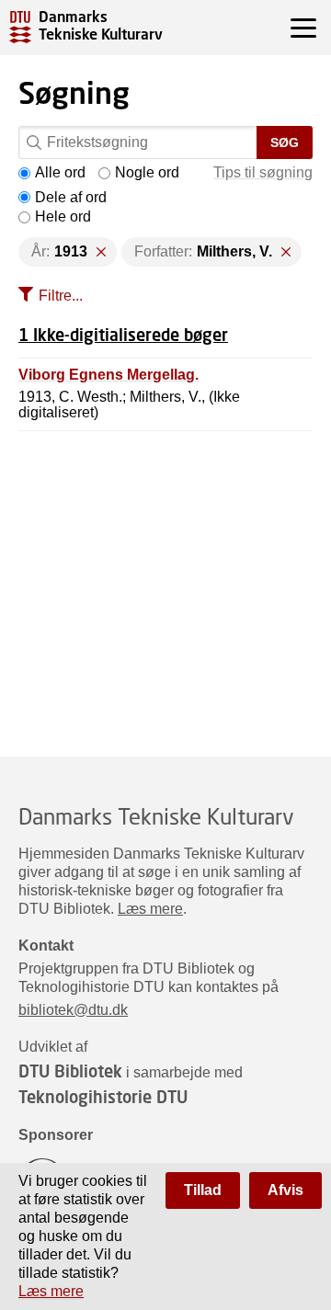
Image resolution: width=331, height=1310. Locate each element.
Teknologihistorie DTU (103, 1097)
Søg (284, 142)
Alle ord (60, 172)
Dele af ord (71, 197)
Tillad (203, 1190)
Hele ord (63, 216)
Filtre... (61, 295)
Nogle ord (147, 172)
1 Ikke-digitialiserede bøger (123, 335)
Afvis (285, 1190)
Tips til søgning (263, 172)
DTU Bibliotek (70, 1071)
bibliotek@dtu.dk (73, 1010)
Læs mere (150, 909)
